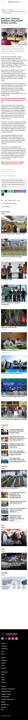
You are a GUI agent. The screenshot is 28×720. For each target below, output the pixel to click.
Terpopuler (4, 425)
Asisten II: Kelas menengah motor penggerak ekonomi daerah (11, 349)
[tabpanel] (14, 537)
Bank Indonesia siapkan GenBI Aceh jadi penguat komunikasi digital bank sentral (13, 395)
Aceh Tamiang (6, 206)
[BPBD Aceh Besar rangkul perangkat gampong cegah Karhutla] (14, 317)
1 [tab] (9, 547)
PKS (18, 200)
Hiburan (3, 663)
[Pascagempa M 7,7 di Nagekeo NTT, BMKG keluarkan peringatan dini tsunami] (4, 517)
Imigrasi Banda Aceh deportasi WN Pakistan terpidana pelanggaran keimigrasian (11, 302)
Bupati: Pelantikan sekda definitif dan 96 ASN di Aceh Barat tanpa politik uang (17, 438)
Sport (2, 665)
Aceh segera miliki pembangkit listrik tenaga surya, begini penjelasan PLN (12, 372)
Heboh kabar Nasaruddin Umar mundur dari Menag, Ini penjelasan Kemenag (17, 452)
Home (5, 10)
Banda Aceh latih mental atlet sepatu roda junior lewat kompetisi (14, 565)
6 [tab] (15, 571)
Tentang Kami (5, 696)
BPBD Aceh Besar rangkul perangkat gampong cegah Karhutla (12, 326)
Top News (4, 466)
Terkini (3, 643)
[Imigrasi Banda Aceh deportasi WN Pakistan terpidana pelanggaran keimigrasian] (14, 293)
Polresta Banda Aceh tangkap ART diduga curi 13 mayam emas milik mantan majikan (14, 418)
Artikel (3, 680)
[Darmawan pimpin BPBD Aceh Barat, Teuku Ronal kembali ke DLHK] (4, 431)
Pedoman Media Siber (7, 699)
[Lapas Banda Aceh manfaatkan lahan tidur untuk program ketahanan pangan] (14, 247)
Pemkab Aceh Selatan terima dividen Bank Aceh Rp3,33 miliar (14, 278)
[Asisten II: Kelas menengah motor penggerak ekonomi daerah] (14, 340)
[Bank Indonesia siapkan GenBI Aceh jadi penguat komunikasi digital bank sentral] (14, 387)
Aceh (5, 200)
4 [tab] (16, 547)
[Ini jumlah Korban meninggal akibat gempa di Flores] (4, 503)
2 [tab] (12, 547)
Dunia (2, 677)
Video (3, 549)
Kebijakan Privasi (6, 691)
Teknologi (4, 660)
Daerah (11, 10)
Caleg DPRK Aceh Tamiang (9, 203)
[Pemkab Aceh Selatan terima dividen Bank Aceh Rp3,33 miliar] (14, 270)
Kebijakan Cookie (6, 694)
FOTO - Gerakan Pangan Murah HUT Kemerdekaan (12, 542)
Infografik (4, 573)
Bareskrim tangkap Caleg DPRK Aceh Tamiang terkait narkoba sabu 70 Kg (13, 100)
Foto (2, 525)
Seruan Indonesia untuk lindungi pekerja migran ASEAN (12, 618)
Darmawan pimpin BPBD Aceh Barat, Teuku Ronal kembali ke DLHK (16, 431)
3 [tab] (14, 547)
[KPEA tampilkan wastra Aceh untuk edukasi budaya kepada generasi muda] (14, 224)
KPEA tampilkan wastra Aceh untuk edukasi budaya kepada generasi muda (13, 232)
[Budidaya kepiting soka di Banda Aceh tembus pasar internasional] (4, 446)
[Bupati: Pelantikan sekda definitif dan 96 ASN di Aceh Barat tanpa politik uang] (4, 439)
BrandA (3, 702)
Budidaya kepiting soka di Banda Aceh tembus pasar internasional (17, 445)
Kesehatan (4, 672)
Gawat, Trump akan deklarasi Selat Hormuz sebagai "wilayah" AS (17, 510)
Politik (3, 674)
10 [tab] (24, 571)
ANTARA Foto (5, 704)
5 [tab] (18, 547)
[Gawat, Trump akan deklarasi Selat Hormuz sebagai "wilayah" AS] (4, 510)
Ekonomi (3, 668)
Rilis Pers (3, 682)
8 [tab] (19, 571)
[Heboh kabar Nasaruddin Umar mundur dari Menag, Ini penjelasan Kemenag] (4, 453)
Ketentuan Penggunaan (8, 689)
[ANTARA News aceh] (15, 2)
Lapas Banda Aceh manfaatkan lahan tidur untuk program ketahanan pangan (14, 255)
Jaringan (3, 686)
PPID (2, 709)
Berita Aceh (12, 200)
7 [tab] (17, 571)
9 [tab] (22, 571)
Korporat (3, 707)
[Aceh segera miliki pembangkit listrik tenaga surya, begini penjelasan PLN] (14, 363)
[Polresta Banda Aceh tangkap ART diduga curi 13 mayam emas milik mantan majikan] (14, 410)
